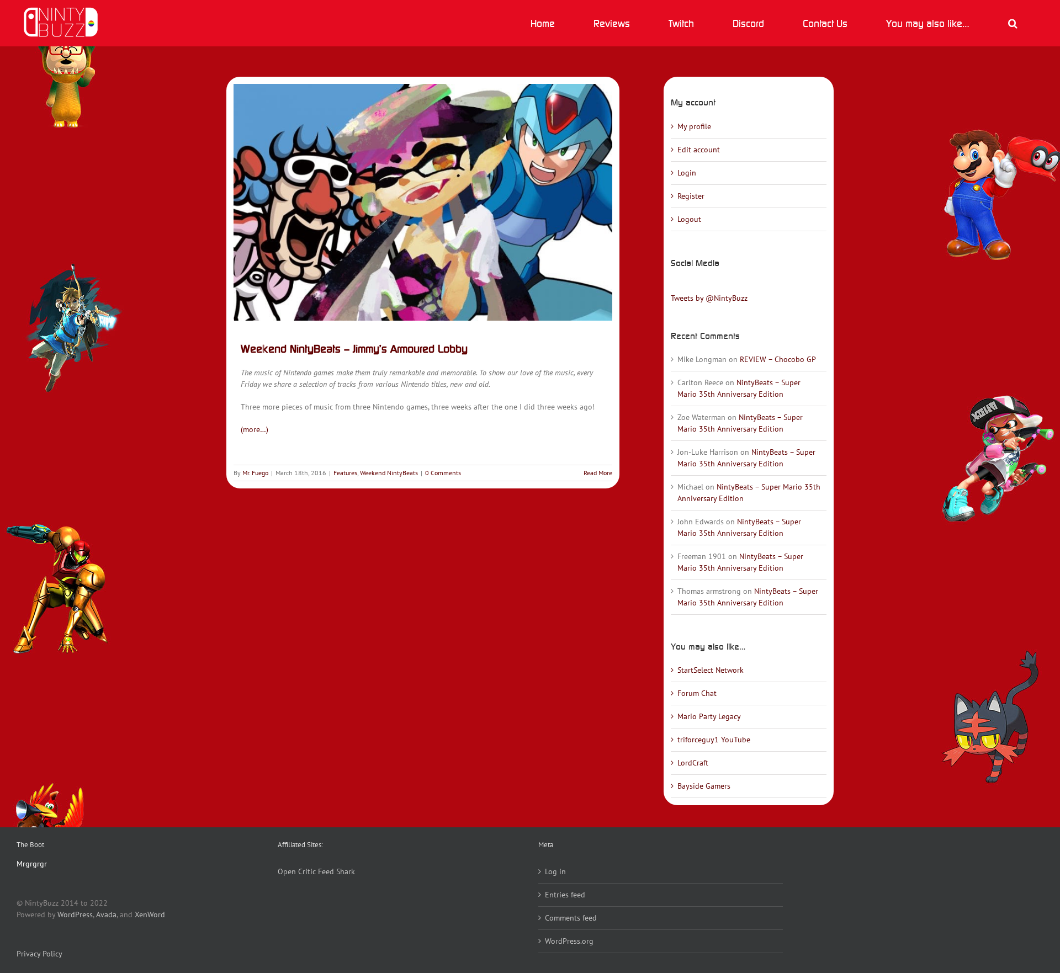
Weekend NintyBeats (389, 473)
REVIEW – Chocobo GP (778, 359)
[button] (1012, 23)
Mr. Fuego (255, 473)
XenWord (150, 914)
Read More (598, 473)
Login (686, 173)
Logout (689, 219)
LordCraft (692, 763)
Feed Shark (336, 871)
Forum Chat (697, 693)
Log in (555, 871)
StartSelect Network (710, 670)
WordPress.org (569, 941)
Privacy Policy (39, 954)
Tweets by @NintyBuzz (709, 298)
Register (690, 196)
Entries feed (565, 895)
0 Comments (443, 473)
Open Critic (297, 871)
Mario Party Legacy (709, 716)
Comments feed (571, 918)
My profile (694, 126)
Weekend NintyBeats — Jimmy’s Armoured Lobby (354, 348)
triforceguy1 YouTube (713, 740)
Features (345, 473)
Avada (106, 914)
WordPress (75, 914)
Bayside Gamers (703, 786)
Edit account (698, 150)
